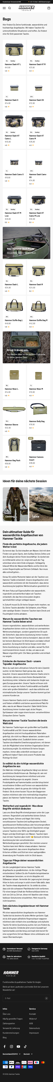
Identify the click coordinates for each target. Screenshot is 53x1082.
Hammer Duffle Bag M (38, 320)
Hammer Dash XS (36, 100)
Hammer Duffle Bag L (14, 320)
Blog (5, 1037)
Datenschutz (34, 1028)
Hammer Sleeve (11, 424)
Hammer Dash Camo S (14, 174)
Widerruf (33, 1019)
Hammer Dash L (11, 284)
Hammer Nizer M (36, 389)
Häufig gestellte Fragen (13, 1019)
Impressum (34, 1033)
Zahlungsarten (9, 1023)
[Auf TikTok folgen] (25, 1046)
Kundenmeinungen (11, 1033)
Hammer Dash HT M (37, 64)
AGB (31, 1023)
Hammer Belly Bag (37, 421)
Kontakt (32, 1014)
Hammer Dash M (36, 284)
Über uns (6, 1014)
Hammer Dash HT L (13, 64)
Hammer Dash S (11, 100)
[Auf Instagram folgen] (11, 1046)
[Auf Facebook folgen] (4, 1046)
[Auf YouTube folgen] (18, 1046)
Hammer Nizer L (11, 389)
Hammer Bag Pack (12, 460)
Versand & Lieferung (11, 1028)
